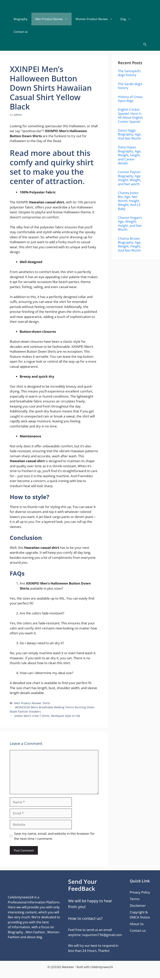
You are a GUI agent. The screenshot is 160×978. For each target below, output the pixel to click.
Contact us (21, 32)
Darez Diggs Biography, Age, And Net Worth (129, 134)
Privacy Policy (140, 892)
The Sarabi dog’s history (130, 86)
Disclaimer (138, 905)
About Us (137, 924)
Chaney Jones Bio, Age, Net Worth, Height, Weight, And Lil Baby (129, 200)
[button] (145, 44)
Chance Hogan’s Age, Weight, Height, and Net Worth (130, 223)
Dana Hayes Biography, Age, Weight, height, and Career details (129, 155)
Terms (135, 899)
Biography (21, 19)
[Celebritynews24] (32, 6)
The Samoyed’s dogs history (129, 73)
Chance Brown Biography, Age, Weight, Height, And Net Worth (129, 244)
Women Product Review (92, 19)
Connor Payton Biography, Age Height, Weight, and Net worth (129, 178)
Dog (123, 19)
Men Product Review (49, 19)
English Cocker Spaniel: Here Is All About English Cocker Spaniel (130, 115)
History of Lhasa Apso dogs (130, 98)
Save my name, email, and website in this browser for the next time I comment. (54, 836)
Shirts (46, 703)
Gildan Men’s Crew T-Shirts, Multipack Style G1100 (47, 716)
